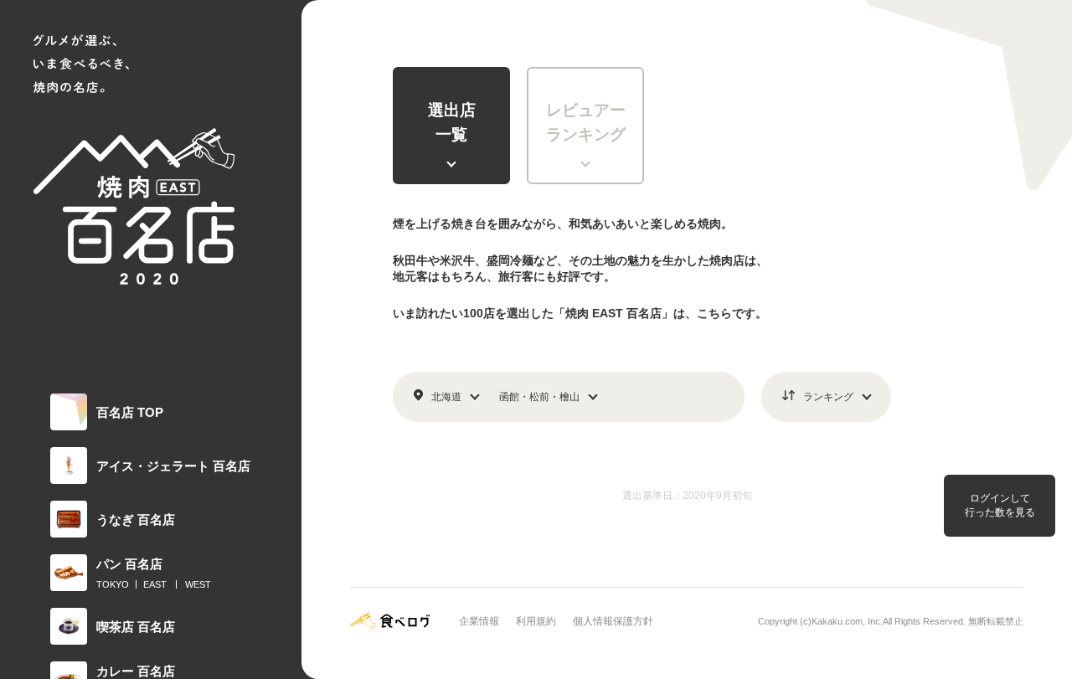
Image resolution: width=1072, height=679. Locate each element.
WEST (198, 584)
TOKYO (112, 584)
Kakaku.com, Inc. (847, 621)
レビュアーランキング (586, 122)
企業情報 (479, 621)
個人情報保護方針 (613, 621)
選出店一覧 (452, 122)
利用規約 (536, 621)
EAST (155, 584)
